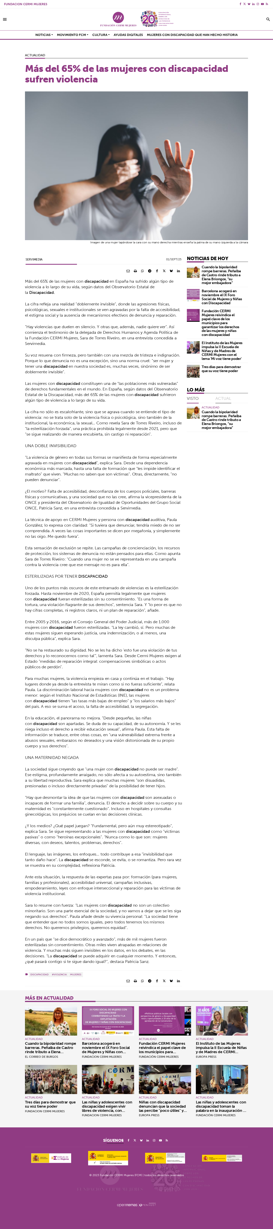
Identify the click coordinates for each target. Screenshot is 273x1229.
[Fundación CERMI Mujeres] (136, 19)
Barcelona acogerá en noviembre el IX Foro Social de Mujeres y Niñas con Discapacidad (222, 297)
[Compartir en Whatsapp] (142, 270)
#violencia (59, 974)
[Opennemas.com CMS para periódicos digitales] (136, 1204)
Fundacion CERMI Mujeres (25, 4)
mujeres (75, 974)
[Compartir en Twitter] (164, 270)
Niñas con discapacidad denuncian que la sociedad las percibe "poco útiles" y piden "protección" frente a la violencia (164, 1110)
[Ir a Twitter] (244, 4)
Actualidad (35, 55)
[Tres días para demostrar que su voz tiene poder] (193, 371)
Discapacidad (39, 974)
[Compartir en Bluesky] (171, 270)
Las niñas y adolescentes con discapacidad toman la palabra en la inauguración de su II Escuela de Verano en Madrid (221, 1110)
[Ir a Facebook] (240, 4)
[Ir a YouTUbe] (262, 4)
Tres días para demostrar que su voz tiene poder (221, 369)
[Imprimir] (135, 270)
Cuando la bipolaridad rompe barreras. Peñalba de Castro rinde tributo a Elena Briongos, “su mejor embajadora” (221, 275)
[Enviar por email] (128, 270)
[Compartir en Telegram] (149, 270)
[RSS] (267, 4)
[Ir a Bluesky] (249, 4)
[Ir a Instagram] (258, 4)
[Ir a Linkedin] (253, 4)
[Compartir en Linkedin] (178, 270)
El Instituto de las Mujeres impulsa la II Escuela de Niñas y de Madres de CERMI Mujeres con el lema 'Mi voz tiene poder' (222, 351)
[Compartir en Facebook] (156, 270)
